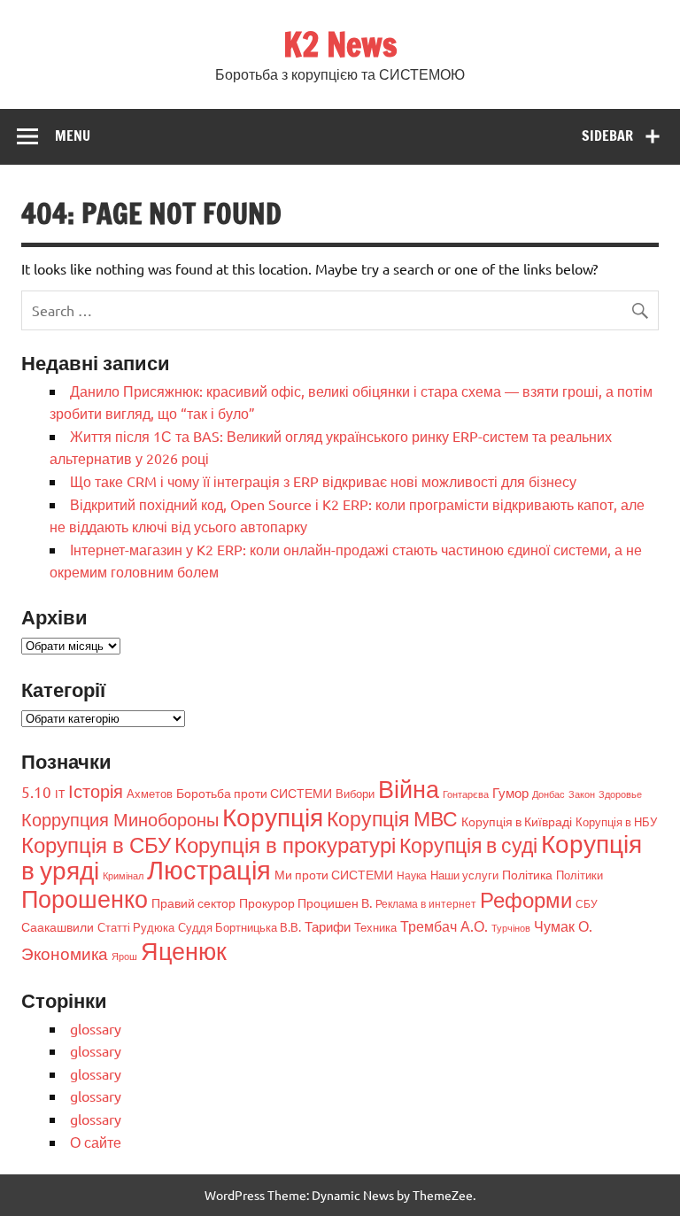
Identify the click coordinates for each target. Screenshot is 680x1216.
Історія (95, 790)
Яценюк (184, 950)
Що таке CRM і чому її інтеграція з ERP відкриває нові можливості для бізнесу (323, 481)
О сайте (95, 1141)
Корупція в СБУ (96, 844)
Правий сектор (193, 902)
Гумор (510, 792)
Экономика (64, 953)
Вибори (355, 793)
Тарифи (328, 926)
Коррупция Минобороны (120, 819)
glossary (95, 1028)
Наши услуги (464, 874)
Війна (408, 788)
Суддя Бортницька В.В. (239, 926)
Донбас (548, 793)
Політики (579, 874)
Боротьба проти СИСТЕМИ (254, 793)
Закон (581, 793)
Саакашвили (57, 926)
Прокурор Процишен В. (305, 902)
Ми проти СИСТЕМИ (333, 874)
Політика (527, 874)
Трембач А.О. (444, 925)
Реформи (526, 899)
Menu (72, 135)
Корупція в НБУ (616, 821)
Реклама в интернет (425, 903)
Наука (412, 875)
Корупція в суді (468, 844)
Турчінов (510, 927)
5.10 (36, 791)
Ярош (124, 956)
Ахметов (150, 793)
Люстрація (209, 870)
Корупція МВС (392, 818)
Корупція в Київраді (516, 821)
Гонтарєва (466, 793)
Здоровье (620, 793)
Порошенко (84, 898)
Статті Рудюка (135, 926)
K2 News (340, 44)
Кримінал (123, 875)
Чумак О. (563, 925)
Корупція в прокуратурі (285, 844)
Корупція (272, 817)
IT (60, 793)
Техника (375, 926)
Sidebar (607, 135)
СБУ (587, 903)
